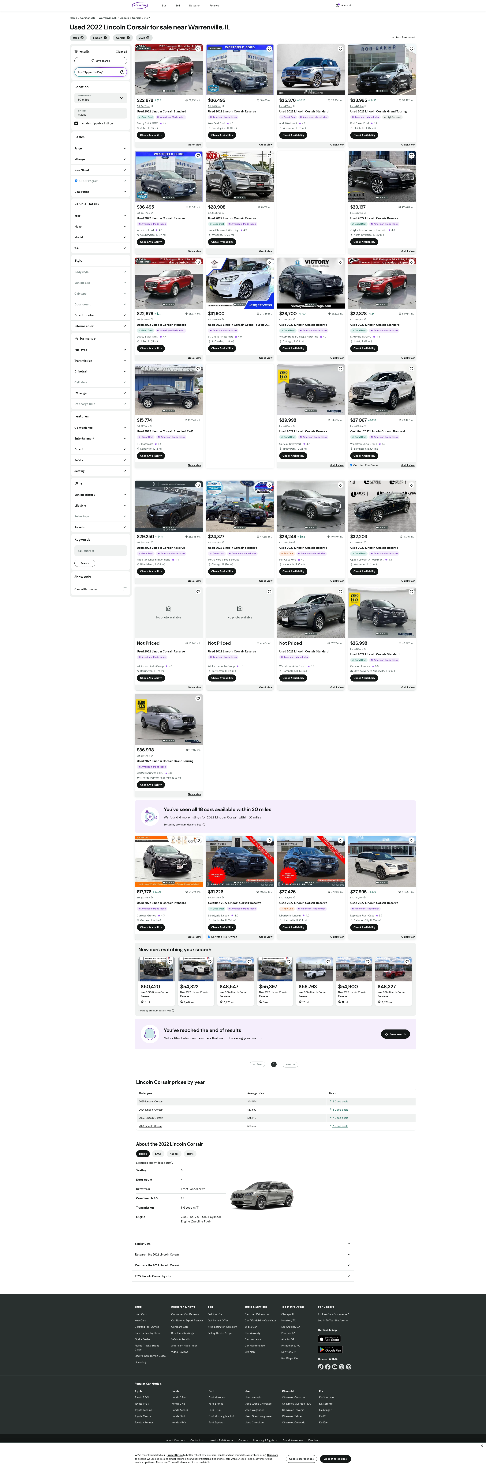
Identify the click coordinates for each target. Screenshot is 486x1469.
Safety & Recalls (180, 1339)
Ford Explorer (216, 1422)
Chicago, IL (287, 1314)
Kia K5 (322, 1416)
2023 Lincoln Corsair (151, 1118)
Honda (175, 1391)
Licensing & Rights (263, 1440)
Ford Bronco (215, 1403)
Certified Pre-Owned (147, 1326)
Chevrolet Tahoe (292, 1416)
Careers (243, 1440)
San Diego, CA (289, 1358)
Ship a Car (251, 1326)
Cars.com (272, 1455)
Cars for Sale (87, 18)
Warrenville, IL (108, 18)
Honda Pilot (178, 1416)
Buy (164, 5)
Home (73, 18)
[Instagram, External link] (341, 1367)
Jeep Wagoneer (254, 1410)
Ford (211, 1391)
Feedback (314, 1440)
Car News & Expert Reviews (187, 1320)
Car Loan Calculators (257, 1314)
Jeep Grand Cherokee (258, 1403)
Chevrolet (288, 1391)
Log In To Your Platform (331, 1320)
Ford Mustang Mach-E (221, 1416)
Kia (321, 1391)
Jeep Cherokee (254, 1422)
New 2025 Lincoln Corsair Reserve (154, 994)
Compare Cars (179, 1326)
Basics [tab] (143, 1153)
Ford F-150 (214, 1410)
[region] (243, 1455)
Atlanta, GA (287, 1339)
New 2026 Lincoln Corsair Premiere (233, 994)
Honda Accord (179, 1410)
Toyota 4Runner (144, 1422)
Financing (140, 1362)
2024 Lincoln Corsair (151, 1109)
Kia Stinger (325, 1410)
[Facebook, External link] (328, 1367)
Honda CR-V (178, 1397)
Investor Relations (219, 1440)
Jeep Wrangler (253, 1397)
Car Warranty (252, 1333)
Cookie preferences (301, 1458)
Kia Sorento (326, 1403)
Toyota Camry (143, 1416)
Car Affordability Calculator (260, 1320)
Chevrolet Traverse (293, 1410)
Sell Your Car (215, 1314)
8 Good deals (340, 1101)
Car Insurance (253, 1339)
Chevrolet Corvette (293, 1397)
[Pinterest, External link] (348, 1367)
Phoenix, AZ (288, 1333)
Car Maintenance (255, 1345)
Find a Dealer (142, 1339)
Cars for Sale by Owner (148, 1333)
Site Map (250, 1352)
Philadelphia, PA (290, 1345)
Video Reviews (179, 1352)
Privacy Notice (175, 1455)
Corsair (136, 18)
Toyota (138, 1391)
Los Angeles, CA (290, 1326)
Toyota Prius (142, 1403)
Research (194, 5)
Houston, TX (288, 1320)
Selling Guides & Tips (220, 1333)
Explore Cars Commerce (332, 1314)
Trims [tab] (190, 1153)
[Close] (482, 1445)
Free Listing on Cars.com (222, 1326)
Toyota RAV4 (142, 1397)
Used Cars (141, 1314)
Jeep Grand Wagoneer (258, 1416)
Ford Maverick (216, 1397)
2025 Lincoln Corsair (151, 1101)
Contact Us (197, 1440)
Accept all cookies (335, 1458)
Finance (214, 5)
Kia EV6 (323, 1422)
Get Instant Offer (218, 1320)
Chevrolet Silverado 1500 (296, 1403)
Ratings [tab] (174, 1153)
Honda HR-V (178, 1422)
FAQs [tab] (158, 1153)
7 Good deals (340, 1118)
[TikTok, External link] (320, 1367)
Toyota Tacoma (143, 1410)
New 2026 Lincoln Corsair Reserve (194, 994)
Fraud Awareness (293, 1440)
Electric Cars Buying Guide (150, 1356)
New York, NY (289, 1352)
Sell (178, 5)
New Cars (140, 1320)
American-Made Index (184, 1345)
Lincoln (124, 18)
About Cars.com (175, 1440)
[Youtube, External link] (335, 1367)
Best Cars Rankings (182, 1333)
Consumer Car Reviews (185, 1314)
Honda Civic (178, 1403)
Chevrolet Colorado (293, 1422)
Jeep (248, 1391)
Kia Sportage (326, 1397)
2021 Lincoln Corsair (150, 1126)
